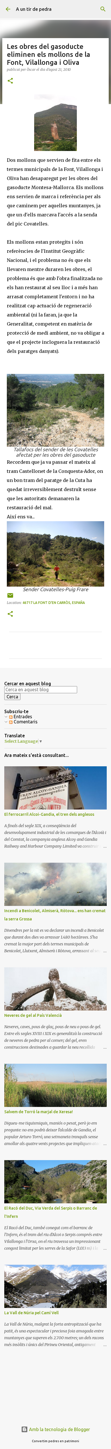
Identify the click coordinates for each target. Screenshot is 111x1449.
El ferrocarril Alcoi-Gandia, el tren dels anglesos (49, 814)
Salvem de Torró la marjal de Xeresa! (38, 1111)
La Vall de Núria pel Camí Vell (31, 1313)
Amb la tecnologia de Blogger (59, 1429)
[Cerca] (103, 9)
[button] (10, 81)
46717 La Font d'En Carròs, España (53, 603)
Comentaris (25, 721)
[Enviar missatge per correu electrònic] (10, 597)
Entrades (22, 716)
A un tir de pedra (34, 9)
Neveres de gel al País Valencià (33, 1015)
